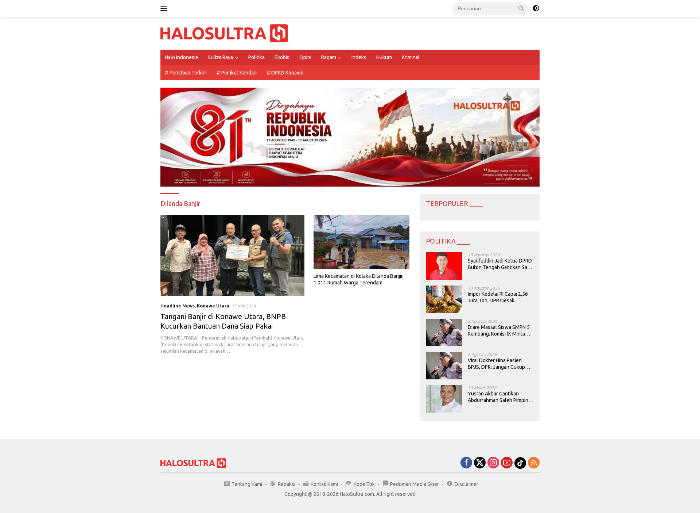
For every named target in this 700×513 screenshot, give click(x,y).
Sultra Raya (220, 57)
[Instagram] (493, 463)
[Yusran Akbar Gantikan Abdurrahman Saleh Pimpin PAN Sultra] (444, 399)
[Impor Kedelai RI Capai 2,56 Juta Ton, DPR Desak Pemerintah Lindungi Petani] (444, 299)
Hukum (384, 57)
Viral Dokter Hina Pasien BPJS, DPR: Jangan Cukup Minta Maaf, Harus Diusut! (496, 363)
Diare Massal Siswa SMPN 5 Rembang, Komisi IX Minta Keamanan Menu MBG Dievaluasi (499, 330)
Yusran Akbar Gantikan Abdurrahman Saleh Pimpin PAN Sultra (498, 397)
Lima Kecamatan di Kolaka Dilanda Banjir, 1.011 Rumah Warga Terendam (359, 279)
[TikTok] (520, 463)
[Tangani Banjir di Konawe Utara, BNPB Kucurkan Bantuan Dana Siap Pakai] (232, 255)
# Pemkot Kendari (237, 73)
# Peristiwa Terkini (186, 73)
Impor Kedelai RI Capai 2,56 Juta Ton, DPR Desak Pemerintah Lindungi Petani (498, 297)
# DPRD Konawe (285, 73)
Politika (256, 57)
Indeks (358, 57)
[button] (521, 8)
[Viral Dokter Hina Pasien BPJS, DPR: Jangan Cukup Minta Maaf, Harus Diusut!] (444, 365)
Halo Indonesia (181, 57)
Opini (305, 57)
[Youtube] (507, 463)
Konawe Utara (213, 305)
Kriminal (411, 57)
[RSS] (534, 463)
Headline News (177, 305)
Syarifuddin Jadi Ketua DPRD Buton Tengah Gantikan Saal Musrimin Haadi (500, 264)
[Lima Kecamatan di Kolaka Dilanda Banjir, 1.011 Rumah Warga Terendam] (361, 242)
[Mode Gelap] (536, 8)
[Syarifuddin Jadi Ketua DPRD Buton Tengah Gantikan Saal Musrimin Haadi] (444, 266)
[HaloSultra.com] (224, 33)
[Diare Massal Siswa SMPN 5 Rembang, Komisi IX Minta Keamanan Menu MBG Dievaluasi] (444, 332)
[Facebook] (466, 463)
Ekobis (282, 57)
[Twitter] (480, 463)
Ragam (328, 57)
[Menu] (165, 8)
